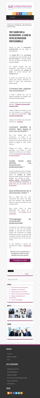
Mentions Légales (12, 356)
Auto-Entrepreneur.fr (12, 372)
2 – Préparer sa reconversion (17, 289)
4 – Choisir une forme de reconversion (19, 294)
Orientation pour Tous (13, 369)
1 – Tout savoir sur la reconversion (18, 287)
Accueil (9, 24)
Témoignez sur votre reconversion (20, 261)
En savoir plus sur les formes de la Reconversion (20, 183)
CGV (8, 359)
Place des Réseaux (12, 381)
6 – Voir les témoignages (16, 299)
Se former (20, 121)
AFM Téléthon (11, 383)
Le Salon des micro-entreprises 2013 (17, 378)
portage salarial (14, 180)
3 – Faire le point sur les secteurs (18, 291)
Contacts (9, 354)
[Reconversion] (20, 9)
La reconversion (16, 24)
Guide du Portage (12, 375)
